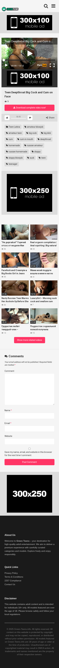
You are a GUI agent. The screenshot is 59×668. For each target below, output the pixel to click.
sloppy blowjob (15, 158)
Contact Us (10, 584)
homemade (14, 145)
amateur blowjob (35, 127)
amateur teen (15, 133)
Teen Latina (14, 127)
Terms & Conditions (14, 577)
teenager (12, 164)
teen (43, 158)
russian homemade (17, 151)
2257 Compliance (13, 580)
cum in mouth (26, 139)
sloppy (37, 151)
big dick (47, 133)
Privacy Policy (11, 573)
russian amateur (34, 145)
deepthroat (45, 139)
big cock (32, 133)
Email (8, 423)
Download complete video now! (31, 107)
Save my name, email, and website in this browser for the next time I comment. (28, 453)
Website (8, 436)
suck (31, 158)
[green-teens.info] (11, 9)
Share (51, 117)
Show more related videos (29, 340)
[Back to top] (53, 662)
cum (10, 139)
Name (8, 410)
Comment (9, 371)
